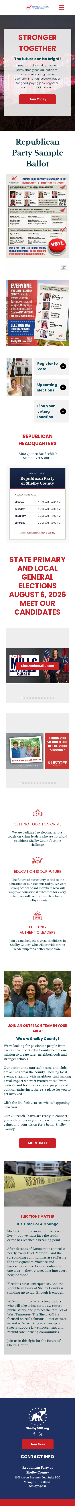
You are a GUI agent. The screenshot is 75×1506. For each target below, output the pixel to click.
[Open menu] (61, 7)
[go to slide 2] (24, 698)
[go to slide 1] (21, 698)
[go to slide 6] (36, 698)
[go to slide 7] (39, 698)
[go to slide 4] (30, 698)
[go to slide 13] (55, 783)
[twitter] (40, 1435)
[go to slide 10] (47, 698)
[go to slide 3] (27, 698)
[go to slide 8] (42, 698)
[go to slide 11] (50, 698)
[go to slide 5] (33, 698)
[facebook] (34, 1435)
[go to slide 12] (53, 698)
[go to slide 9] (45, 698)
